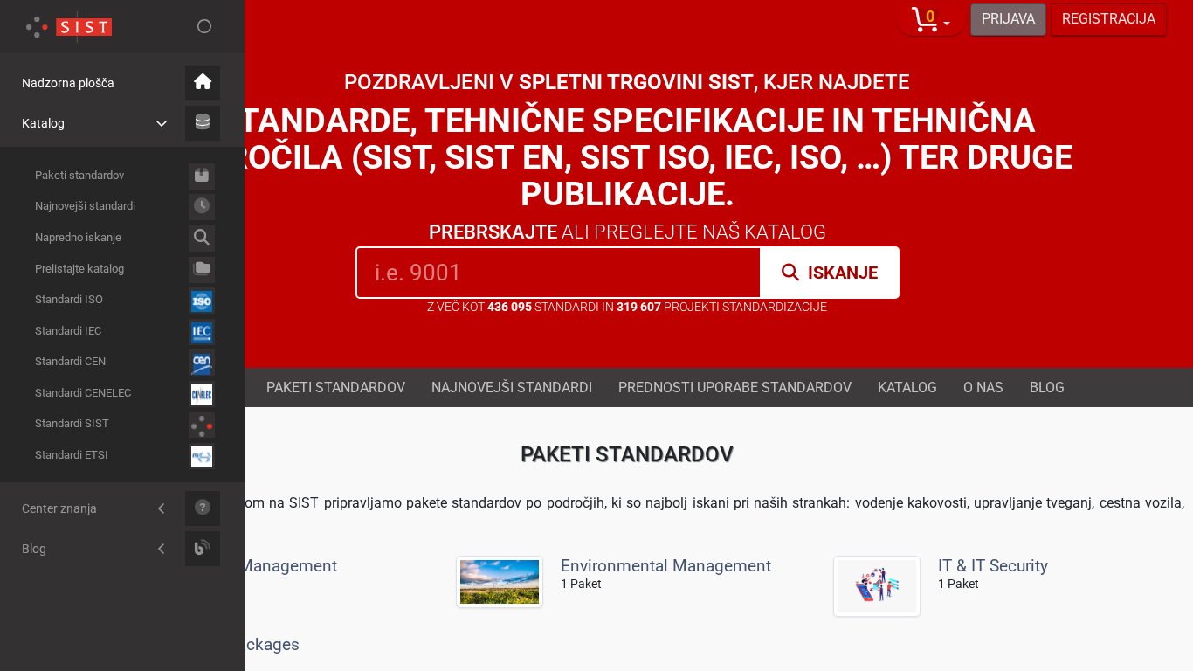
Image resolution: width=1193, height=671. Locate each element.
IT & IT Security (993, 566)
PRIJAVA (1008, 18)
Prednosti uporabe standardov (735, 386)
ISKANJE (843, 272)
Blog (1047, 386)
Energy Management (260, 566)
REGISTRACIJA (1108, 18)
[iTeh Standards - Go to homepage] (69, 25)
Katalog (907, 386)
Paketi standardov (335, 386)
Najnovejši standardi (511, 386)
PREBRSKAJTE (493, 232)
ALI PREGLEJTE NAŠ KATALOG (627, 232)
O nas (983, 386)
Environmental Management (666, 566)
